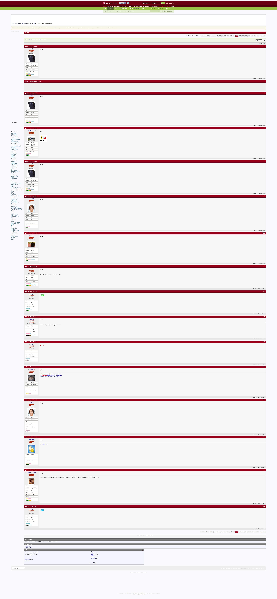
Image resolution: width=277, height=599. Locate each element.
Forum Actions (123, 11)
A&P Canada (14, 134)
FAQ (105, 11)
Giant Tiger (13, 158)
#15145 (264, 341)
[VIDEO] (92, 555)
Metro (12, 186)
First (212, 36)
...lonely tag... (28, 546)
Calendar (109, 11)
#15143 (264, 291)
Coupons (121, 6)
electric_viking (31, 472)
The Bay (13, 224)
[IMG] (92, 554)
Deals (111, 6)
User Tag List (27, 32)
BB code (92, 551)
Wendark (31, 236)
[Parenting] (169, 6)
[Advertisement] (51, 87)
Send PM (254, 78)
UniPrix (12, 231)
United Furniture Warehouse (14, 233)
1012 (243, 35)
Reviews (145, 6)
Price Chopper (14, 201)
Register (171, 3)
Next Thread (149, 535)
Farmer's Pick (14, 153)
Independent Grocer (15, 171)
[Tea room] (162, 6)
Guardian (13, 161)
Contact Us (222, 568)
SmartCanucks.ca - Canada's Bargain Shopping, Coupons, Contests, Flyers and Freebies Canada (241, 568)
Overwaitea (13, 194)
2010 (258, 35)
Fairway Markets (14, 149)
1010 (237, 35)
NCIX (12, 192)
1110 (252, 35)
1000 (228, 35)
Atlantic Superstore (15, 136)
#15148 (264, 436)
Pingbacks (27, 559)
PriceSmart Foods (15, 202)
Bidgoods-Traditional (15, 139)
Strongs (12, 221)
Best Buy (13, 138)
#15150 (264, 506)
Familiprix (13, 150)
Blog (105, 8)
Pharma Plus (14, 200)
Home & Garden (154, 6)
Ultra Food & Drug (15, 230)
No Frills (13, 193)
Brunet (12, 140)
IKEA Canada (14, 170)
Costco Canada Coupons (16, 146)
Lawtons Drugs (14, 175)
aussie (31, 369)
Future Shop (13, 157)
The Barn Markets (15, 223)
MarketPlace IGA (14, 184)
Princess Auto (14, 203)
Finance (140, 6)
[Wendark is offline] (31, 244)
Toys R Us (13, 229)
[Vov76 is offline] (31, 208)
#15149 (264, 469)
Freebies (130, 6)
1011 (240, 35)
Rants (148, 6)
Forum (110, 8)
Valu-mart (13, 235)
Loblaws (12, 177)
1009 (234, 35)
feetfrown (31, 131)
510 (220, 35)
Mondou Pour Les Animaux (16, 188)
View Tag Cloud (28, 547)
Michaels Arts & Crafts (16, 187)
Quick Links (130, 11)
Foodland (13, 155)
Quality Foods (14, 206)
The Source (13, 227)
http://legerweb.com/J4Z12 (56, 374)
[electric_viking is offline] (31, 481)
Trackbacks (93, 558)
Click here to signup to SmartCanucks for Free (33, 81)
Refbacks (27, 560)
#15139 (264, 161)
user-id (32, 269)
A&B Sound (13, 133)
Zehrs (12, 238)
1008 (231, 35)
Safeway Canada (14, 213)
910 (222, 35)
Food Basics (13, 154)
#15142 (264, 266)
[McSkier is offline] (31, 58)
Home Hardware (14, 165)
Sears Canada (14, 215)
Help (167, 3)
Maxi (12, 185)
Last (263, 36)
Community (115, 11)
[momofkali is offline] (31, 449)
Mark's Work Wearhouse (16, 183)
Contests (136, 6)
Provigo (12, 205)
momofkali (32, 439)
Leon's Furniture (14, 176)
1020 (246, 35)
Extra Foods (13, 148)
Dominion (13, 147)
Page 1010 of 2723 (205, 35)
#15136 (264, 46)
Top (143, 8)
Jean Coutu (13, 172)
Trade (170, 8)
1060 (249, 35)
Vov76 (32, 199)
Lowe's (12, 180)
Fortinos (12, 156)
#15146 (264, 366)
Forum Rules (93, 562)
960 (225, 35)
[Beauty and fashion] (165, 6)
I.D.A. (12, 168)
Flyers (125, 6)
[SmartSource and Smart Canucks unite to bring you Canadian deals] (17, 125)
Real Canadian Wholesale (16, 209)
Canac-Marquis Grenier (16, 142)
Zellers (12, 239)
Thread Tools (261, 43)
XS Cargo (13, 237)
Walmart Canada (14, 236)
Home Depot (13, 164)
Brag (153, 8)
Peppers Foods (14, 198)
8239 (261, 40)
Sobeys (12, 217)
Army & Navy (14, 135)
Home (108, 6)
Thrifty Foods (14, 228)
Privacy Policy (261, 568)
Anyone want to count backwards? (37, 39)
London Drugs (14, 178)
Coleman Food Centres (16, 145)
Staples (12, 220)
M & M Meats (14, 182)
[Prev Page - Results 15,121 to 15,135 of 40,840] (215, 36)
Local (161, 8)
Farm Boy (13, 151)
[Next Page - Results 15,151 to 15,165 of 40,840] (261, 36)
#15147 (264, 399)
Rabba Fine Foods (15, 207)
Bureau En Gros (14, 141)
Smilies (92, 553)
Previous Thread (142, 535)
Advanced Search (168, 11)
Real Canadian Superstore (16, 208)
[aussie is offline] (31, 378)
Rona (12, 212)
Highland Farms (14, 163)
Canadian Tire (14, 143)
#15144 (264, 316)
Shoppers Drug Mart (15, 216)
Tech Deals (116, 6)
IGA (12, 169)
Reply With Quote (262, 78)
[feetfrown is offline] (31, 138)
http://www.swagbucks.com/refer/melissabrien (49, 376)
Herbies (12, 162)
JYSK (12, 173)
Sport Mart (13, 218)
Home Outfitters (14, 167)
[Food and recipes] (167, 6)
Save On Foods (14, 214)
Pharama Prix (14, 199)
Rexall (12, 210)
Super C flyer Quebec (15, 222)
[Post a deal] (172, 6)
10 (217, 35)
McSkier (31, 49)
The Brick (13, 225)
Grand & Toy (13, 160)
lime (32, 294)
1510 (255, 35)
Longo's (12, 179)
